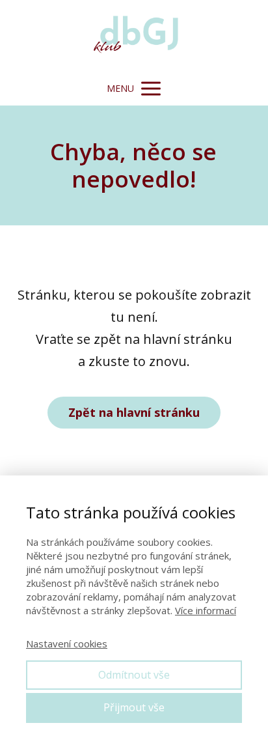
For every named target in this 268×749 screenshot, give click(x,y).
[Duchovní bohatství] (134, 36)
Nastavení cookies (66, 643)
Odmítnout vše (134, 675)
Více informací (205, 610)
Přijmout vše (134, 707)
